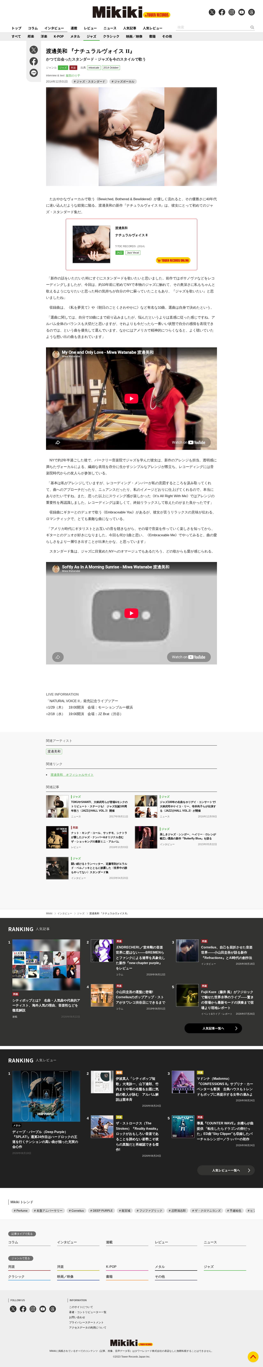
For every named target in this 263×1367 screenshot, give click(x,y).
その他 (167, 36)
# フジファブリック (149, 1210)
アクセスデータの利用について (87, 1327)
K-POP (59, 36)
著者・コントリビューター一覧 (87, 1312)
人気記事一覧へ (213, 1028)
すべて (16, 36)
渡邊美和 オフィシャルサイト (72, 774)
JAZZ (119, 252)
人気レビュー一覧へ (226, 1170)
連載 (74, 28)
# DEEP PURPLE (101, 1210)
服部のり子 (73, 75)
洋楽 (44, 36)
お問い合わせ (77, 1317)
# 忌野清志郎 (177, 1210)
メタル (75, 36)
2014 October (111, 67)
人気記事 (129, 28)
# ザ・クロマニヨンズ (206, 1210)
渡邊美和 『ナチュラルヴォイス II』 (109, 913)
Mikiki (49, 913)
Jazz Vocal (133, 252)
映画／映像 (134, 36)
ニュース (110, 28)
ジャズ (91, 36)
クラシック (111, 36)
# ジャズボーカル (123, 81)
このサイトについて (81, 1307)
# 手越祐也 (234, 1210)
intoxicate (94, 67)
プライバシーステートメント (86, 1322)
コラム (33, 28)
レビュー (90, 28)
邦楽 (31, 36)
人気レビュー (153, 28)
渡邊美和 (54, 751)
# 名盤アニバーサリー (48, 1210)
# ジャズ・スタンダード (89, 81)
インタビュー (54, 28)
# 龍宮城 (124, 1210)
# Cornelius (76, 1210)
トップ (16, 28)
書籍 (152, 36)
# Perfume (21, 1210)
